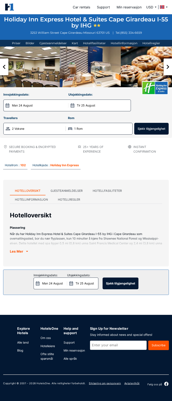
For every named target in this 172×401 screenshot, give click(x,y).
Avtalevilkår (132, 383)
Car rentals (81, 7)
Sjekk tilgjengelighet (151, 128)
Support (103, 7)
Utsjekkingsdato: (80, 94)
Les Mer (16, 251)
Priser (16, 43)
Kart (75, 43)
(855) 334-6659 (131, 33)
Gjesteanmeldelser (53, 43)
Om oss (45, 338)
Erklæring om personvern (105, 383)
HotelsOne (43, 383)
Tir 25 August (86, 105)
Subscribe (158, 345)
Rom (71, 118)
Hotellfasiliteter (94, 43)
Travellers (10, 118)
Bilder (30, 43)
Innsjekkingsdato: (16, 94)
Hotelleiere (47, 346)
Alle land (23, 342)
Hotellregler (151, 43)
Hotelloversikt (27, 190)
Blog (20, 350)
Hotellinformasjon (124, 43)
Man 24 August (22, 105)
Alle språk (70, 358)
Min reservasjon (129, 7)
